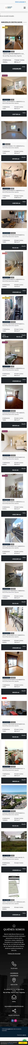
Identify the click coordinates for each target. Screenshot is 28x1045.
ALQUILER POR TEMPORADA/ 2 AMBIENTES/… (13, 590)
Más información (10, 1043)
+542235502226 (14, 973)
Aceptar (22, 1042)
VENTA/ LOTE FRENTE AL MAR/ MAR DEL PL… (13, 857)
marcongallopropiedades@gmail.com (14, 1006)
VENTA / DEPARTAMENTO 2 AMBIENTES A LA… (13, 101)
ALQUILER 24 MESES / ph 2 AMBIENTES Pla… (13, 146)
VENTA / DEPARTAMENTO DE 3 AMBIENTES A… (13, 546)
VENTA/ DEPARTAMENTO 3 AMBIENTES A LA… (13, 279)
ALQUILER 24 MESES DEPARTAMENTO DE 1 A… (13, 768)
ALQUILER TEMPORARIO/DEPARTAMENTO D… (13, 235)
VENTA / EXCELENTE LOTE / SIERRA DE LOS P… (13, 902)
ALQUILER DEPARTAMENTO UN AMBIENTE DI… (13, 679)
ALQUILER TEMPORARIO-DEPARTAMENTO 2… (13, 324)
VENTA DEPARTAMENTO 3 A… (14, 54)
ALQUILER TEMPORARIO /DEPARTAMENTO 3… (13, 813)
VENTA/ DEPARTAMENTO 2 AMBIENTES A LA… (13, 190)
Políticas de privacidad (14, 953)
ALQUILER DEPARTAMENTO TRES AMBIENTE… (13, 412)
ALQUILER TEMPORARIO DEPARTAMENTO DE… (13, 457)
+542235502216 (14, 975)
